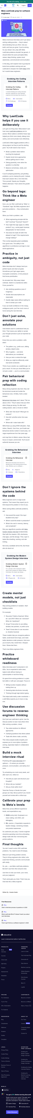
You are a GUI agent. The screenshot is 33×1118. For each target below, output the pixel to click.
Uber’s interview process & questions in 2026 (14, 907)
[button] (2, 5)
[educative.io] (5, 5)
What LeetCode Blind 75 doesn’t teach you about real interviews (15, 915)
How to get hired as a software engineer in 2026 (15, 923)
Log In (23, 5)
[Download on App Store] (6, 1090)
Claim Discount (12, 1112)
